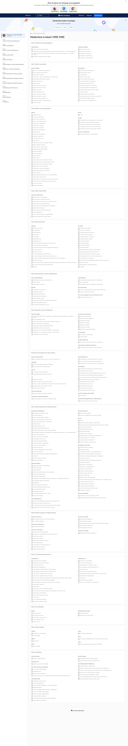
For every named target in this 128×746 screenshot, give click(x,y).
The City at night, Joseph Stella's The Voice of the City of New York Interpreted (49, 383)
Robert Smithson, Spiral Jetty (86, 473)
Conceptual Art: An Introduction (40, 560)
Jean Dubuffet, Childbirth (38, 521)
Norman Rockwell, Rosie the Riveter (87, 390)
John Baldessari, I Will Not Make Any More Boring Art (44, 569)
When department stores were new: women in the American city (46, 359)
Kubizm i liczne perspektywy (39, 134)
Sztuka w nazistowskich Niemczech (87, 291)
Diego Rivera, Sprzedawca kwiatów (40, 334)
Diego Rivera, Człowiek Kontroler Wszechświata (43, 325)
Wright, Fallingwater (37, 687)
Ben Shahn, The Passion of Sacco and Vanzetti (89, 379)
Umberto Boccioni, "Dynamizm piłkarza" (41, 203)
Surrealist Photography (85, 241)
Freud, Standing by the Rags (86, 527)
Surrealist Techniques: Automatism (87, 236)
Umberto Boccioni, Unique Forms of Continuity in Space (45, 201)
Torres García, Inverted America (86, 334)
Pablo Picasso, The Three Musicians (40, 166)
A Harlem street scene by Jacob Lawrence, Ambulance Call (92, 363)
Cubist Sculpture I (37, 155)
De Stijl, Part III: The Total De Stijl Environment (89, 122)
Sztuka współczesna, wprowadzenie (40, 49)
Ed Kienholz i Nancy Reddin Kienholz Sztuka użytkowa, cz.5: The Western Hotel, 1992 (51, 478)
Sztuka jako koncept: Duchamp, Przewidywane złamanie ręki (45, 247)
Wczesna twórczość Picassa (39, 119)
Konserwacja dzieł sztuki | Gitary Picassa (41, 170)
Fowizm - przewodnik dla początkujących (41, 70)
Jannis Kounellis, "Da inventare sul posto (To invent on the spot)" (46, 582)
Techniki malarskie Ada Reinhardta (40, 484)
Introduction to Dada (37, 228)
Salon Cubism (36, 140)
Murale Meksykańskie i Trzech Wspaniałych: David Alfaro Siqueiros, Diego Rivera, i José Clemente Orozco (53, 317)
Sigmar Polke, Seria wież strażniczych (41, 540)
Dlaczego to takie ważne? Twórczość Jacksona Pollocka (44, 430)
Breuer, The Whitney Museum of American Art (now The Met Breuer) (94, 668)
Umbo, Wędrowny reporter (39, 284)
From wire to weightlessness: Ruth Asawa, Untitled (90, 415)
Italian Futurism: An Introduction (40, 197)
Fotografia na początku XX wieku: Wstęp (41, 56)
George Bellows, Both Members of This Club (42, 374)
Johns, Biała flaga (37, 469)
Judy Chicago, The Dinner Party (39, 617)
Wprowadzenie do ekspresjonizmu (87, 70)
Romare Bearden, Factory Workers (87, 381)
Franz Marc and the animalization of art (88, 100)
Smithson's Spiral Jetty (84, 475)
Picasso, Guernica (37, 172)
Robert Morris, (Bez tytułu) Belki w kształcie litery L (90, 453)
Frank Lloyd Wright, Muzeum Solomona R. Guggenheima (45, 689)
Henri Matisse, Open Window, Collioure (41, 79)
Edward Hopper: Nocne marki (86, 383)
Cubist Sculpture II (37, 114)
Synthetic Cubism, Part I (38, 136)
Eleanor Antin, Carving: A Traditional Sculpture (42, 588)
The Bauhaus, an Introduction (39, 289)
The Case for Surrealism (85, 230)
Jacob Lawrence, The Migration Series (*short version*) (91, 359)
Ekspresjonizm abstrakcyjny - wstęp (40, 413)
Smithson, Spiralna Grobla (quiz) (86, 471)
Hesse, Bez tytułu (37, 613)
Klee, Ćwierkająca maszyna (38, 298)
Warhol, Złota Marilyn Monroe (86, 429)
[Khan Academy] (64, 15)
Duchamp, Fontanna (37, 249)
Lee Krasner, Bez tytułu (38, 451)
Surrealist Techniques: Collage (86, 238)
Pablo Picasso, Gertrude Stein (39, 123)
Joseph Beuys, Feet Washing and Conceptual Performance (45, 534)
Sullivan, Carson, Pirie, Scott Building (40, 663)
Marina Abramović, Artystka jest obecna (88, 571)
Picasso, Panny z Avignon (38, 125)
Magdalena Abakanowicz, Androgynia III (88, 533)
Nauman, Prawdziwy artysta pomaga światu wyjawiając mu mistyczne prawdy (49, 590)
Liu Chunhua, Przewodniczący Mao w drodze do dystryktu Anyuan (93, 638)
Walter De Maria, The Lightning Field (87, 477)
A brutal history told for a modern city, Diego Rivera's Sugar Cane (46, 321)
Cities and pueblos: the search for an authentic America (44, 398)
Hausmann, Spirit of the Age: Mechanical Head (43, 264)
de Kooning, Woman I (37, 415)
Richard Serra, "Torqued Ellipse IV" (87, 466)
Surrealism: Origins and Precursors (87, 232)
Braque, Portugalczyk (37, 151)
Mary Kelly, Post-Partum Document (40, 595)
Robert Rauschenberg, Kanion (39, 474)
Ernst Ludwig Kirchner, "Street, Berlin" (88, 81)
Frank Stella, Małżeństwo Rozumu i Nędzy (42, 493)
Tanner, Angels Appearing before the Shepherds (43, 364)
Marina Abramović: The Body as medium (88, 565)
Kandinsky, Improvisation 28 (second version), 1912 (90, 96)
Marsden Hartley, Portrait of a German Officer (42, 381)
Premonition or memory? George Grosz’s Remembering (91, 284)
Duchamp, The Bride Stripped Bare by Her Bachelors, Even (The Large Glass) (49, 258)
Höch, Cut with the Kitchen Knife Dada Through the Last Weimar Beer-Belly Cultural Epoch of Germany (54, 262)
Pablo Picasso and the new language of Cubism (43, 142)
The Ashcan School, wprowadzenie (40, 372)
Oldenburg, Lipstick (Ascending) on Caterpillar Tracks (91, 435)
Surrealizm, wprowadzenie (85, 228)
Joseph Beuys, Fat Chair (38, 536)
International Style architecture (39, 700)
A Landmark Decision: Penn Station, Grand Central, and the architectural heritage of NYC (51, 675)
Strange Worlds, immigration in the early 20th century (91, 368)
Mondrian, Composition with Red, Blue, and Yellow (90, 128)
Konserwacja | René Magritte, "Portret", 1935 (89, 251)
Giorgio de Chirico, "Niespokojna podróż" (88, 264)
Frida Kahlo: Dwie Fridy (85, 320)
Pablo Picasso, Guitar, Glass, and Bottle (41, 168)
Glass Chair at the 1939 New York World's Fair (89, 660)
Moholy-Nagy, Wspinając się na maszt (41, 304)
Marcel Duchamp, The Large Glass (40, 245)
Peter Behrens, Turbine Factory (39, 681)
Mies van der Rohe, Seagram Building (41, 691)
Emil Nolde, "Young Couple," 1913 (87, 83)
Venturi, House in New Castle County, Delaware (90, 672)
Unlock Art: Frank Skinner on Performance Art (89, 582)
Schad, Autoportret (84, 282)
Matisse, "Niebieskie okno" (38, 91)
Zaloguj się (89, 15)
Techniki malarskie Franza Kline (39, 458)
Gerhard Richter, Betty (38, 542)
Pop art (81, 420)
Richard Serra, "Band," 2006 (86, 468)
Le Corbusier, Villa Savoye (38, 683)
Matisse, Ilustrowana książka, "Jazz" (40, 98)
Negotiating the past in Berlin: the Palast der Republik (44, 698)
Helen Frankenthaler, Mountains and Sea (41, 487)
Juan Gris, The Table (37, 183)
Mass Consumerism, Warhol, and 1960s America (90, 422)
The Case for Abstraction (38, 117)
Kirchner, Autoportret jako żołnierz (87, 79)
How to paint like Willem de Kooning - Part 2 (42, 419)
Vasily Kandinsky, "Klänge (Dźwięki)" (87, 98)
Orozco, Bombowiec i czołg (39, 319)
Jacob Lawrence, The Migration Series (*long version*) (91, 361)
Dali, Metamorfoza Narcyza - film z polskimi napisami (91, 256)
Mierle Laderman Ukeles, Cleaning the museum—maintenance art (93, 573)
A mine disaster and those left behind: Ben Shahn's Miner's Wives (93, 377)
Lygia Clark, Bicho (83, 336)
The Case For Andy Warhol (85, 427)
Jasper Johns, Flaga (37, 467)
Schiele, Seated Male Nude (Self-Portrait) (88, 87)
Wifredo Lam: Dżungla (84, 327)
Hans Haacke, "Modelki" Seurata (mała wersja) (42, 575)
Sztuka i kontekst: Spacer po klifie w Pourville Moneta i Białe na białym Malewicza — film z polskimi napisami (53, 54)
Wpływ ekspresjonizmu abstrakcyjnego (41, 465)
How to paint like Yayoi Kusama (39, 599)
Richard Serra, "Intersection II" (86, 464)
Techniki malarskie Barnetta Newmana (41, 428)
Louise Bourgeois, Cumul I (38, 619)
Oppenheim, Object (84, 262)
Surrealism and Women (85, 245)
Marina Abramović (84, 569)
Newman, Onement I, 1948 (39, 426)
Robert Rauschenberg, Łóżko (39, 476)
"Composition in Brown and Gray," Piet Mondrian (90, 126)
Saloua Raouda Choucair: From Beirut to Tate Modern (91, 644)
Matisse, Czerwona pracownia (39, 85)
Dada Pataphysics (37, 232)
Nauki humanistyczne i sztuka (39, 33)
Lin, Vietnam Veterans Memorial (86, 481)
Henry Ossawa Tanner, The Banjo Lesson (41, 366)
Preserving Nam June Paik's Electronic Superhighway (44, 580)
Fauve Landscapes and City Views (40, 72)
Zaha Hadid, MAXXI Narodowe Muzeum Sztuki (90, 678)
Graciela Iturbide (36, 635)
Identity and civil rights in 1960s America (41, 503)
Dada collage (36, 236)
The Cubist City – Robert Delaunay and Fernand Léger (44, 181)
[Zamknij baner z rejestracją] (125, 20)
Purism (81, 114)
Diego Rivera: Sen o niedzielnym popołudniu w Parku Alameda (46, 330)
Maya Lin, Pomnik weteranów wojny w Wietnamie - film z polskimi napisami (95, 479)
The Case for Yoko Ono (38, 565)
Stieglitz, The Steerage (37, 379)
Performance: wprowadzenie (86, 560)
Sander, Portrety (36, 282)
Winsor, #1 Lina (36, 621)
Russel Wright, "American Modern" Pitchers (89, 658)
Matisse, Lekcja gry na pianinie (39, 94)
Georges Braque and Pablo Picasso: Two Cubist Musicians (45, 174)
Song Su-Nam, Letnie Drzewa (86, 633)
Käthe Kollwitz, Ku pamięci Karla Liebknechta (42, 280)
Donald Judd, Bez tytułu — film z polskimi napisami (90, 451)
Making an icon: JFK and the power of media (89, 495)
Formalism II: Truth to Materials (86, 57)
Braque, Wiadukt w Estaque (39, 144)
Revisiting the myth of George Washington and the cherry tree (93, 373)
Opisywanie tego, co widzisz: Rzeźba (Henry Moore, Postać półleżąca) (94, 523)
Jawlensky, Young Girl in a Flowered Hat (88, 85)
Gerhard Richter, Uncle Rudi (39, 549)
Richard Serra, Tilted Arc (85, 462)
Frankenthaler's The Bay (38, 491)
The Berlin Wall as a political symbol (87, 666)
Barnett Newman (37, 423)
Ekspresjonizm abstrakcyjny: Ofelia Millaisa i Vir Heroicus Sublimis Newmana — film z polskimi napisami (54, 51)
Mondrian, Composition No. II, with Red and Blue (90, 124)
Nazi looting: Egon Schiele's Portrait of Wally (89, 89)
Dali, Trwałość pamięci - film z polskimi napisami (90, 253)
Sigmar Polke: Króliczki (38, 538)
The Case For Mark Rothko (38, 434)
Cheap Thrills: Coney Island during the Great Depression (91, 375)
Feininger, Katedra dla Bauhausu (40, 296)
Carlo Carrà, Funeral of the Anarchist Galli (41, 210)
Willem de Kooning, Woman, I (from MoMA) (42, 421)
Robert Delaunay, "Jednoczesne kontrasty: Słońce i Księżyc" (45, 179)
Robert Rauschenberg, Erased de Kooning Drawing (43, 472)
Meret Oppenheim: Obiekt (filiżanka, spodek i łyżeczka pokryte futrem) (94, 260)
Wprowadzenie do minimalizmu (86, 447)
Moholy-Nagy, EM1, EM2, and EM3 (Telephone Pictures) (44, 300)
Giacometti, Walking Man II (39, 526)
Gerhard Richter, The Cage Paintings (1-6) (41, 544)
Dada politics (36, 234)
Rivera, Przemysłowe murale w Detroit (41, 323)
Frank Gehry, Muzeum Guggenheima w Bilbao (89, 674)
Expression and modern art (85, 51)
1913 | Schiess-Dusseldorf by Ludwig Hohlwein (43, 214)
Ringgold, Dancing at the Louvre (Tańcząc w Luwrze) (44, 507)
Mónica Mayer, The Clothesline (39, 592)
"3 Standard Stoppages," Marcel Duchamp (42, 253)
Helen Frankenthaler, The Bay (39, 489)
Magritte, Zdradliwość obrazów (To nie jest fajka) (90, 249)
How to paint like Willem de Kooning (41, 417)
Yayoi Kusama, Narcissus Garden (40, 601)
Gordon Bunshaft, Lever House (39, 696)
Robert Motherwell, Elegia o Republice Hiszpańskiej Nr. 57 (45, 453)
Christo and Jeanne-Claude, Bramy (87, 483)
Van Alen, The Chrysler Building (39, 669)
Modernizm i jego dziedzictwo (86, 519)
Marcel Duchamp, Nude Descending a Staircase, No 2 (44, 243)
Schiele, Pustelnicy (84, 91)
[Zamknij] (126, 1)
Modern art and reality (84, 49)
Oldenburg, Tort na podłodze (86, 433)
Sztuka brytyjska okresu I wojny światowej (88, 134)
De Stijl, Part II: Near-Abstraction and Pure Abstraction (91, 120)
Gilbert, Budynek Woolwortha (39, 673)
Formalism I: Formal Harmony (86, 55)
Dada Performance (37, 241)
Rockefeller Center (37, 671)
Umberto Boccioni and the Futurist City (41, 199)
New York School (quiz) (38, 495)
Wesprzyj (81, 15)
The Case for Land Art (84, 458)
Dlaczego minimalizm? (84, 449)
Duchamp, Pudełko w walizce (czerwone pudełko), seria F (45, 256)
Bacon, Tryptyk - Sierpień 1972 (86, 525)
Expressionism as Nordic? (85, 72)
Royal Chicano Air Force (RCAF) (86, 615)
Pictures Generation (84, 613)
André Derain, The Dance (38, 74)
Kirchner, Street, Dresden (85, 76)
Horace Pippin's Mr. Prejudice (86, 388)
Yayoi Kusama (36, 597)
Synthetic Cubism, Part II (38, 138)
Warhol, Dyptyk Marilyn (85, 431)
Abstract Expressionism (38, 460)
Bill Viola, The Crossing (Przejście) (87, 575)
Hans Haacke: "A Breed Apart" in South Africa (42, 573)
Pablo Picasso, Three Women (39, 129)
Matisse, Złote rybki (37, 89)
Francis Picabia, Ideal (37, 260)
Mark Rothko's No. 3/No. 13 (39, 438)
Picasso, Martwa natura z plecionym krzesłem (42, 159)
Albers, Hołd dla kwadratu (85, 413)
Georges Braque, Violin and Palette (40, 149)
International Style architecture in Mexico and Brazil (90, 347)
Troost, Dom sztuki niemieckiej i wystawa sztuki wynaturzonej (92, 289)
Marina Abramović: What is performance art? (89, 567)
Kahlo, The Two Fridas (84, 322)
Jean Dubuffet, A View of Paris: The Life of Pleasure (44, 519)
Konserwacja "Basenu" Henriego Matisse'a (42, 100)
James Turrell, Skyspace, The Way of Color (89, 488)
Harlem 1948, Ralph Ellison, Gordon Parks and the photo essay (93, 497)
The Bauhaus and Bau (37, 291)
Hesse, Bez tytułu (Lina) (38, 615)
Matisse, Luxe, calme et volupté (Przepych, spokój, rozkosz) (45, 76)
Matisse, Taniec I (36, 83)
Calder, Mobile (83, 395)
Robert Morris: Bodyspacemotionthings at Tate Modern (91, 456)
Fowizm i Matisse (37, 102)
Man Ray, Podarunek (84, 247)
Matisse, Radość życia (37, 81)
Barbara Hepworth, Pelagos (85, 521)
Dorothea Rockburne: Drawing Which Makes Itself (90, 460)
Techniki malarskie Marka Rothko (40, 441)
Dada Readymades (37, 238)
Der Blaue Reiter (83, 74)
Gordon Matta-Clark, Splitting (86, 580)
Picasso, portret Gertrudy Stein (39, 121)
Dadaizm (35, 266)
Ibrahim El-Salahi (36, 646)
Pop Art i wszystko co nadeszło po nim (88, 442)
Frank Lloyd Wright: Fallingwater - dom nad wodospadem (45, 685)
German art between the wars (86, 297)
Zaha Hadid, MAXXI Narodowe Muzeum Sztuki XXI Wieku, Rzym (93, 676)
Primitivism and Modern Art (86, 53)
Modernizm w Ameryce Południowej (87, 329)
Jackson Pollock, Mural (38, 447)
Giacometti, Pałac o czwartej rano (87, 258)
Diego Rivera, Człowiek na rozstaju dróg (41, 327)
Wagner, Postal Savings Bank (39, 658)
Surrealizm (82, 266)
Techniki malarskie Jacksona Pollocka (40, 443)
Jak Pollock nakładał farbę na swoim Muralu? (42, 449)
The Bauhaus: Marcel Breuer (39, 294)
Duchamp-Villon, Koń (37, 212)
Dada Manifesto (36, 230)
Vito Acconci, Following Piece (39, 567)
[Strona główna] (30, 33)
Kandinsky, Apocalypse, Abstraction (87, 94)
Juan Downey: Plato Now (38, 584)
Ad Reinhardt (36, 482)
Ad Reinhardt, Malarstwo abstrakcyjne (41, 480)
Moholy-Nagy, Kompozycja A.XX (40, 302)
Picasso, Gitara (36, 157)
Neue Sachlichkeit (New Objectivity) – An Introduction (91, 280)
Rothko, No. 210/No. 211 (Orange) (40, 436)
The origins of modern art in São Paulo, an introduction (91, 342)
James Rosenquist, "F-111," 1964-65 (87, 437)
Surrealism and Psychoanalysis (86, 234)
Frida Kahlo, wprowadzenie (85, 316)
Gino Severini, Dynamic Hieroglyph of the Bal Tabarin (44, 205)
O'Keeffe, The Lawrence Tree (39, 388)
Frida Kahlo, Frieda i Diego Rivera (87, 318)
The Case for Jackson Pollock (39, 445)
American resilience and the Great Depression (42, 393)
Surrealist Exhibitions (84, 243)
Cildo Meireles (36, 586)
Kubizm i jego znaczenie (38, 185)
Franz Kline (35, 456)
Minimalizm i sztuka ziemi (85, 490)
